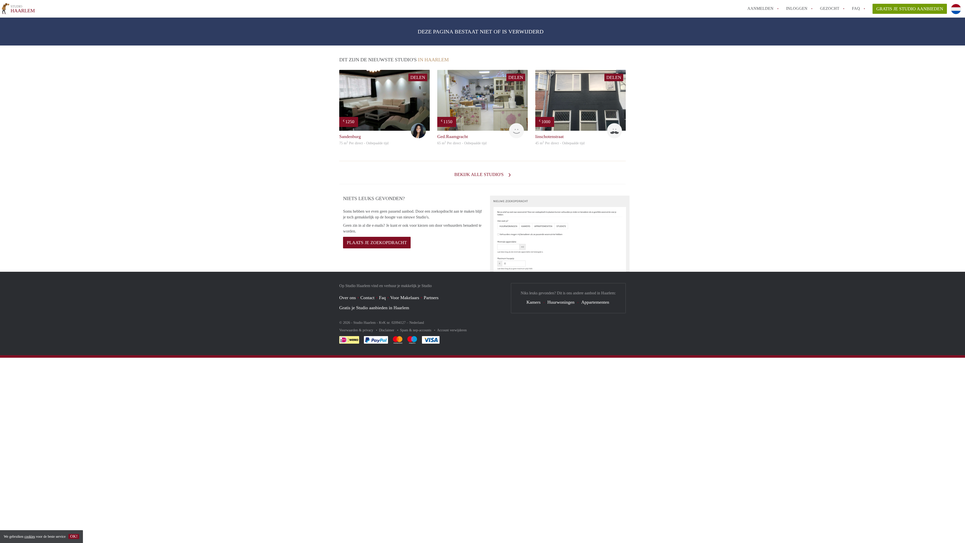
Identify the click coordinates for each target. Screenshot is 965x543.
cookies (29, 536)
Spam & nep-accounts (416, 330)
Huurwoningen (560, 302)
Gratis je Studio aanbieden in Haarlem (374, 307)
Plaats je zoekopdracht (377, 242)
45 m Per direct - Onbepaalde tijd (560, 143)
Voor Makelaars (404, 297)
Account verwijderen (452, 330)
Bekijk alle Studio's (479, 174)
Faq (382, 297)
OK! (73, 536)
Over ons (347, 297)
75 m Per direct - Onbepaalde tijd (364, 143)
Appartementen (595, 302)
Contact (367, 297)
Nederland (416, 323)
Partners (431, 297)
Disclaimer (387, 330)
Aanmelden (760, 8)
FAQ (856, 8)
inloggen (796, 8)
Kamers (533, 302)
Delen (417, 77)
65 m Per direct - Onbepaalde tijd (462, 143)
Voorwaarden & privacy (356, 330)
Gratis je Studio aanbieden (909, 8)
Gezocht (829, 8)
